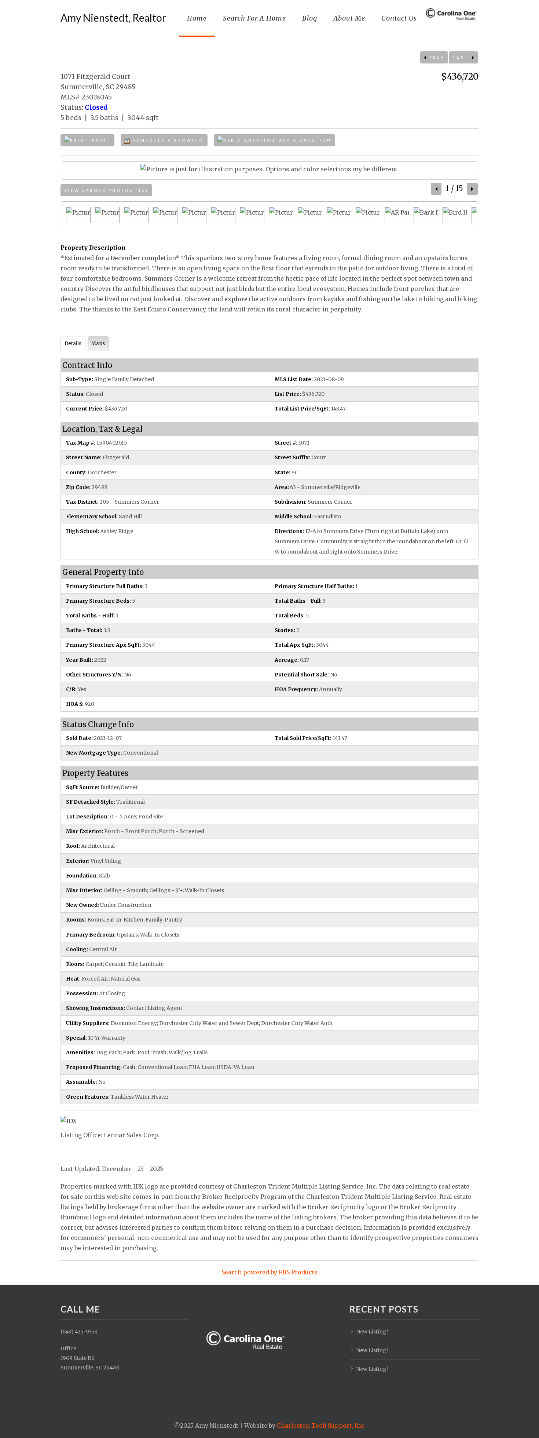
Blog (309, 18)
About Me (349, 18)
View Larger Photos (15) (106, 190)
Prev (436, 57)
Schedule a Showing (167, 140)
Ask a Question (304, 140)
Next (461, 57)
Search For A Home (254, 18)
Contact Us (399, 18)
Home (197, 18)
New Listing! (372, 1331)
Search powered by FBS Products (269, 1272)
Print (100, 140)
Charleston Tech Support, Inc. (321, 1425)
